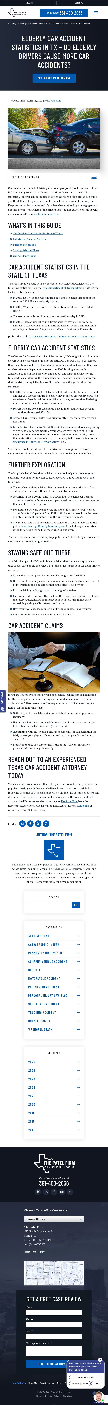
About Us (32, 1383)
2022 (31, 1087)
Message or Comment (39, 1343)
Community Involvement (46, 953)
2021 (31, 1096)
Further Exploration (24, 244)
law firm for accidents (46, 214)
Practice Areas (47, 1383)
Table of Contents (25, 177)
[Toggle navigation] (96, 13)
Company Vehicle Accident (48, 961)
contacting (83, 805)
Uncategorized (39, 1021)
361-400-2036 (64, 13)
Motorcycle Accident (44, 978)
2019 (31, 1113)
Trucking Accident (42, 1012)
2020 (31, 1104)
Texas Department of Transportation (63, 287)
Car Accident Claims (24, 255)
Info (42, 1251)
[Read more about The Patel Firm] (54, 841)
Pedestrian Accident (44, 987)
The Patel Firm (69, 801)
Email (29, 1331)
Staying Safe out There (26, 250)
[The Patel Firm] (17, 12)
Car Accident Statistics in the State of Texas (38, 233)
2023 (31, 1079)
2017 (31, 1130)
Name (30, 1307)
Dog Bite (34, 970)
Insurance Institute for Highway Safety (36, 441)
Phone (30, 1319)
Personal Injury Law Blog (48, 995)
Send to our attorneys (54, 1364)
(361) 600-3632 (37, 1244)
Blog (14, 23)
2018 (31, 1121)
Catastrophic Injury (43, 944)
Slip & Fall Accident (44, 1004)
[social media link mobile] (38, 1192)
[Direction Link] (54, 1273)
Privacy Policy (53, 1396)
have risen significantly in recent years (43, 526)
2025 (31, 1070)
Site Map (40, 1396)
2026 (31, 1062)
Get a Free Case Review (54, 78)
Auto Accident (53, 100)
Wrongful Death (40, 1029)
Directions (30, 1251)
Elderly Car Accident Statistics (30, 239)
